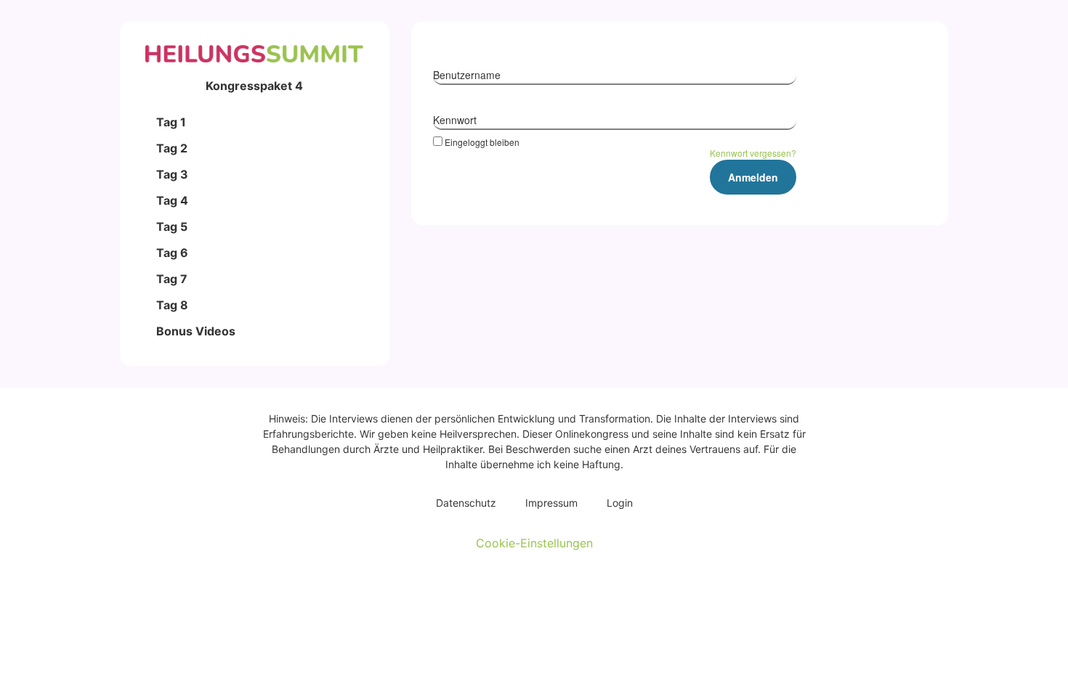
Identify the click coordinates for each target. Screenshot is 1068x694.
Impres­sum (551, 503)
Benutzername (467, 75)
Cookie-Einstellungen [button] (534, 543)
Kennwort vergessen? (753, 153)
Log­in (620, 503)
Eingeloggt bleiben (482, 141)
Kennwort (455, 120)
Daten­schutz (466, 503)
